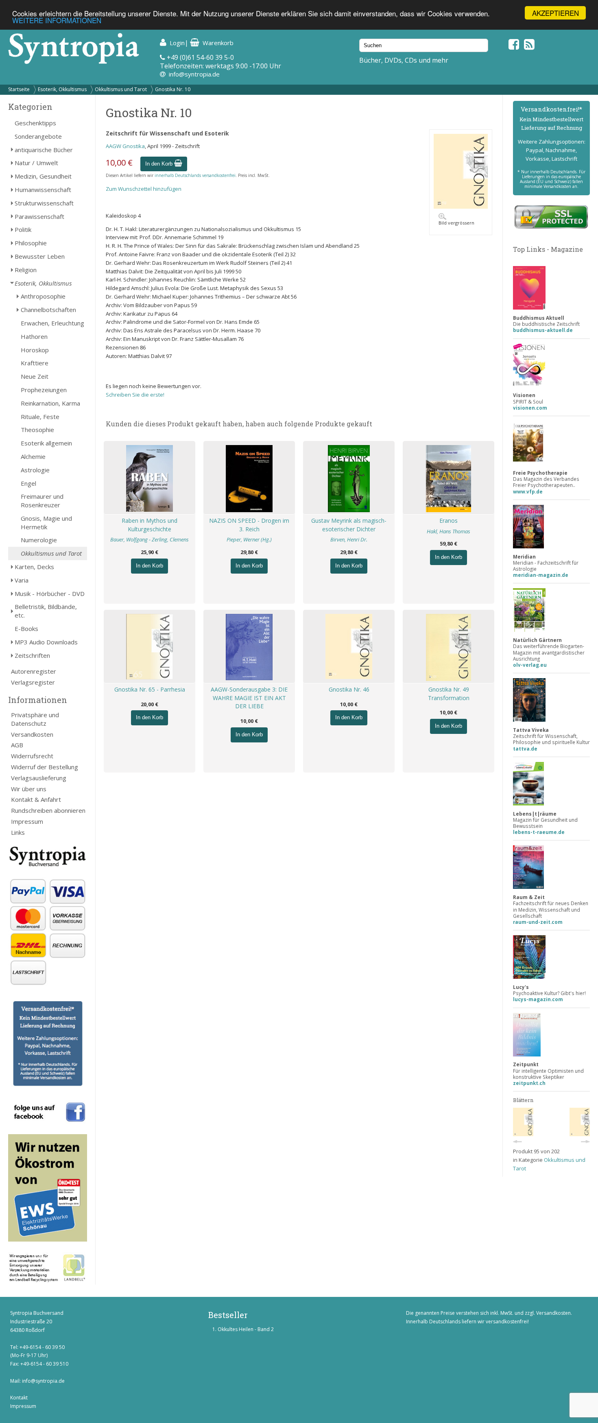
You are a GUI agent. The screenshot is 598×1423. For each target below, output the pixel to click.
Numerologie (39, 540)
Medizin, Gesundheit (43, 176)
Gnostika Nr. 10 (172, 89)
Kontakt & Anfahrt (36, 799)
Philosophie (31, 243)
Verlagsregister (33, 682)
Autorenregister (33, 671)
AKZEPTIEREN (555, 13)
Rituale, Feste (40, 416)
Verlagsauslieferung (38, 778)
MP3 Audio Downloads (46, 642)
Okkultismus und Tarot (121, 89)
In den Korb (159, 164)
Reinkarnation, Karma (50, 403)
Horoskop (35, 350)
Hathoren (34, 336)
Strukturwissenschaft (44, 203)
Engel (28, 483)
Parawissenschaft (39, 216)
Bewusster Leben (40, 256)
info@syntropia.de (194, 74)
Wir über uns (28, 789)
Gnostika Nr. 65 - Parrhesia (149, 689)
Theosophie (37, 430)
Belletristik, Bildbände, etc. (46, 610)
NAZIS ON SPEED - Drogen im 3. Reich (249, 525)
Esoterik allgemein (46, 443)
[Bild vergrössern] (461, 206)
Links (18, 832)
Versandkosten (32, 734)
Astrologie (35, 470)
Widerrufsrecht (32, 756)
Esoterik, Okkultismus (62, 89)
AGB (17, 745)
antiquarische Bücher (44, 150)
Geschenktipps (35, 123)
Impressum (27, 821)
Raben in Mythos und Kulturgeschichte (149, 525)
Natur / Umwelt (36, 163)
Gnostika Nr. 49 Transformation (448, 693)
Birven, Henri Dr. (348, 539)
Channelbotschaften (48, 310)
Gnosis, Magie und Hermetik (46, 522)
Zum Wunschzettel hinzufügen (143, 188)
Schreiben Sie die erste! (135, 394)
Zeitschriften (32, 655)
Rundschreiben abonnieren (48, 810)
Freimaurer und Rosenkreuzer (42, 500)
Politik (23, 229)
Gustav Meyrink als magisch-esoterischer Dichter (348, 525)
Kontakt (19, 1397)
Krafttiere (34, 363)
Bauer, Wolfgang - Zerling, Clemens (149, 539)
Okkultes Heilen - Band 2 (246, 1329)
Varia (21, 580)
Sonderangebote (38, 136)
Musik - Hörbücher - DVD (50, 593)
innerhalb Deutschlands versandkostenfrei (195, 175)
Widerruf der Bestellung (44, 767)
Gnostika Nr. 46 (349, 689)
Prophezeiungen (44, 390)
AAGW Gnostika (125, 146)
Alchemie (33, 456)
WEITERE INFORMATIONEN (56, 20)
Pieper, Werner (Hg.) (249, 539)
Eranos (448, 520)
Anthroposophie (43, 296)
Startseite (19, 89)
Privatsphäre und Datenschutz (35, 719)
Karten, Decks (34, 567)
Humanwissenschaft (43, 190)
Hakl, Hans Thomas (448, 531)
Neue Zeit (34, 376)
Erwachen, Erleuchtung (52, 323)
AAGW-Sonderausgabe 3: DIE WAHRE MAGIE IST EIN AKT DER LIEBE (249, 697)
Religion (26, 270)
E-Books (26, 628)
